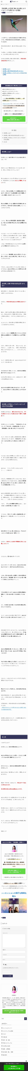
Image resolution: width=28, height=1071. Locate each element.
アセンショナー (6, 103)
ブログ (4, 12)
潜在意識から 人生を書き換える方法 (16, 1067)
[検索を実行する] (25, 1018)
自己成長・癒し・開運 (8, 1052)
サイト (4, 959)
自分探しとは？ (7, 133)
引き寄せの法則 (6, 1046)
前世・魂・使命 (6, 1040)
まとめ (5, 141)
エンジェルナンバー (7, 1028)
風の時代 (5, 1055)
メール (4, 954)
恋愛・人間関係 (6, 1049)
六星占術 (5, 1037)
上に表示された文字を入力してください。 (11, 967)
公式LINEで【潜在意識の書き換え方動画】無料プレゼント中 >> (14, 1011)
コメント (5, 933)
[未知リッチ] (14, 1)
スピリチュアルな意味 (8, 1031)
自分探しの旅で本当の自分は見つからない (14, 135)
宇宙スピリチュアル (7, 1043)
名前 (4, 949)
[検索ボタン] (26, 1)
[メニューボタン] (1, 1)
